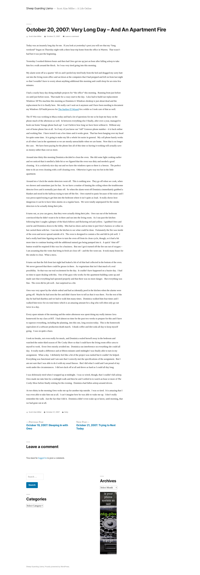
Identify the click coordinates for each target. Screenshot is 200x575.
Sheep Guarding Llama (39, 8)
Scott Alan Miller (35, 36)
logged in (42, 457)
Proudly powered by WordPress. (57, 567)
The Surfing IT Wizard (68, 109)
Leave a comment (72, 36)
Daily (66, 412)
